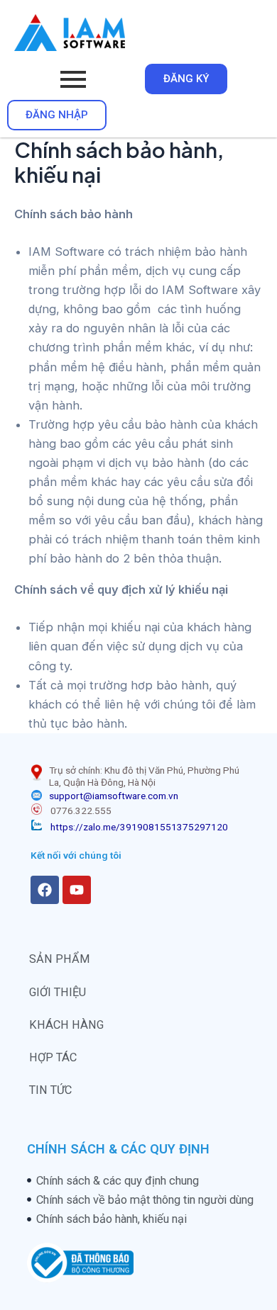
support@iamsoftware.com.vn (113, 795)
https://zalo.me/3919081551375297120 (139, 826)
